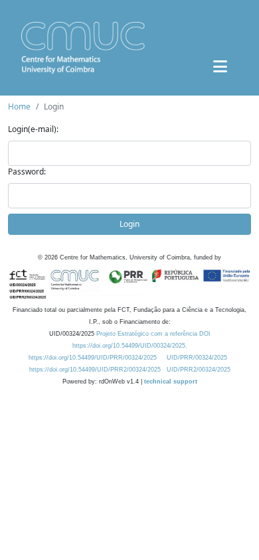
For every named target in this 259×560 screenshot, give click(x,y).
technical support (170, 381)
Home (19, 106)
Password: (27, 171)
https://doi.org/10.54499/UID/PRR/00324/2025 (93, 357)
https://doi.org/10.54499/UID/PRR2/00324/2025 (95, 369)
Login (129, 224)
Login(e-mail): (33, 129)
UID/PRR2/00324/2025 (198, 369)
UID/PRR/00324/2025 (197, 357)
